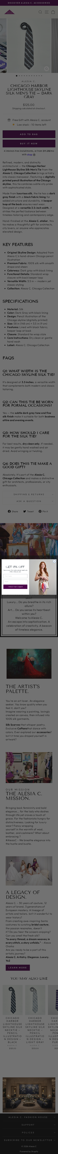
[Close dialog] (54, 561)
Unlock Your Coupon (15, 587)
